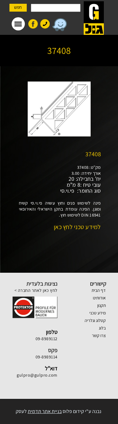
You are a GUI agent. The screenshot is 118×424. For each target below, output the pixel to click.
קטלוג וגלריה (95, 320)
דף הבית (99, 290)
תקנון (101, 305)
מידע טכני (97, 313)
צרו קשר (99, 335)
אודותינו (99, 298)
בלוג (102, 328)
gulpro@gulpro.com (37, 375)
